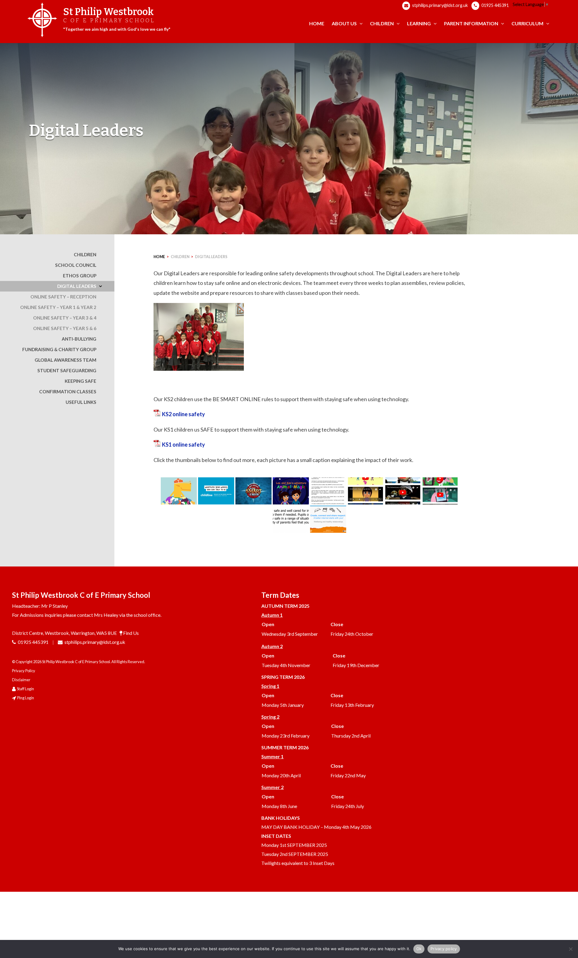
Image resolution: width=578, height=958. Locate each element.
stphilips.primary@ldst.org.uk (439, 5)
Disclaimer (21, 679)
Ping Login (25, 697)
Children (180, 256)
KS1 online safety (183, 444)
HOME (159, 256)
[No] (570, 949)
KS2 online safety (183, 414)
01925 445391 (494, 5)
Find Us (131, 633)
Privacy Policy (23, 670)
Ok (419, 948)
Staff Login (25, 688)
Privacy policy (443, 948)
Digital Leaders (211, 256)
